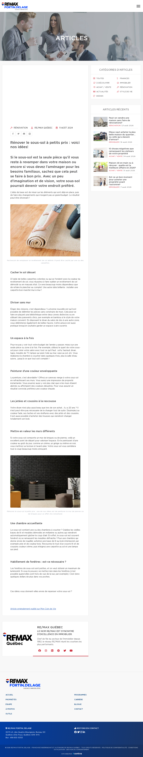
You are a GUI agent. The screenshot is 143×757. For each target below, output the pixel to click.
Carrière (78, 699)
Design (99, 96)
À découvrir (102, 83)
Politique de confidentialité (114, 747)
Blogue (78, 704)
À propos (10, 709)
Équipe (9, 704)
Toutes (100, 78)
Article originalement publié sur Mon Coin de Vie (33, 609)
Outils (9, 714)
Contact (78, 709)
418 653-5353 (16, 738)
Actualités (102, 92)
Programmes (80, 695)
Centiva (77, 753)
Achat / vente (103, 87)
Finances (124, 78)
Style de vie (125, 92)
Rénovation (20, 128)
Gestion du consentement (77, 749)
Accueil (9, 695)
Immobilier (125, 83)
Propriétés (11, 699)
